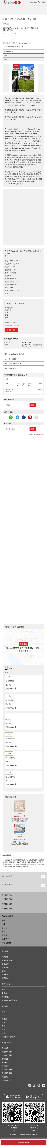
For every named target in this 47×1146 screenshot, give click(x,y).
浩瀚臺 (19, 813)
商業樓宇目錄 (7, 904)
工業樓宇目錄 (7, 909)
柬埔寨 (4, 1019)
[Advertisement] (23, 216)
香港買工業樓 (7, 1073)
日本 (3, 1015)
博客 (3, 990)
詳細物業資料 (8, 51)
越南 (3, 924)
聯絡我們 (5, 967)
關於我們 (5, 957)
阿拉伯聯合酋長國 (8, 1037)
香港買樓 (5, 1066)
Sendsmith (40, 434)
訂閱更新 (11, 330)
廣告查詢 (5, 964)
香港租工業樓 (7, 1055)
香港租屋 (5, 1048)
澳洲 (3, 1026)
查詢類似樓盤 (23, 1142)
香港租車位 (6, 1062)
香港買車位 (6, 1080)
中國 (3, 1012)
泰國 (3, 932)
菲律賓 (4, 928)
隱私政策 (34, 1134)
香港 (3, 920)
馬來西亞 (5, 939)
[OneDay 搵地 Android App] (34, 1096)
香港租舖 (5, 1059)
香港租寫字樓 (7, 1052)
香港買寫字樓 (7, 1070)
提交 (32, 405)
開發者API (6, 993)
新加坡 (4, 935)
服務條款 (28, 1134)
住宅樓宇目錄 (7, 899)
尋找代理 (5, 975)
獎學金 (4, 971)
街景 (5, 59)
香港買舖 (5, 1077)
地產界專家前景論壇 (9, 1000)
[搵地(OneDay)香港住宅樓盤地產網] (12, 2)
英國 (3, 1030)
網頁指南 (5, 978)
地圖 (5, 55)
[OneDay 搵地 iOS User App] (13, 1096)
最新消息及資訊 (8, 960)
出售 (7, 379)
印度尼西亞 (6, 943)
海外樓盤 (5, 997)
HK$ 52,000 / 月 (19, 816)
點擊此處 (23, 644)
